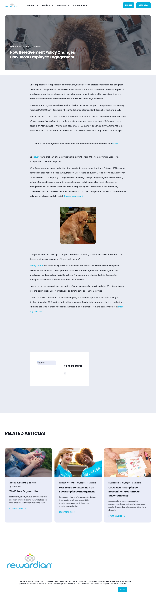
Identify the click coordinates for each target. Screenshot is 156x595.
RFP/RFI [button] (128, 5)
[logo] (29, 560)
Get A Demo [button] (143, 5)
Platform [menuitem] (31, 5)
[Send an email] (65, 373)
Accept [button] (122, 589)
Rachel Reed (15, 46)
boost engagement (73, 196)
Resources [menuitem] (61, 5)
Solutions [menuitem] (46, 5)
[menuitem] (37, 5)
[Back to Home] (12, 5)
